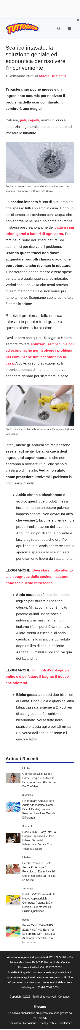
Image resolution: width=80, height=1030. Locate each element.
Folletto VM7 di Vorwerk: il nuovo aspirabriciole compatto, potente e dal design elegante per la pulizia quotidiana (38, 903)
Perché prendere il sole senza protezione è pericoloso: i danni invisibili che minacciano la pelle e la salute (38, 871)
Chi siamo (15, 1023)
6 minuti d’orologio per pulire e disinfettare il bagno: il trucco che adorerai (38, 676)
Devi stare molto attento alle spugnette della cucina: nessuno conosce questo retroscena (39, 576)
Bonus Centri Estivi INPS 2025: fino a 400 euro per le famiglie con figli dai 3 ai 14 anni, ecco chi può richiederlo (38, 934)
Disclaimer (65, 1023)
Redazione (29, 1023)
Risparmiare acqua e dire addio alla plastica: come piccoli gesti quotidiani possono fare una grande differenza (38, 809)
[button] (59, 28)
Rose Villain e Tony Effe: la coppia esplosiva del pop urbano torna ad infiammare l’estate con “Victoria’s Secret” (39, 840)
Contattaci (64, 996)
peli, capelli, (30, 120)
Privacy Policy (47, 1023)
